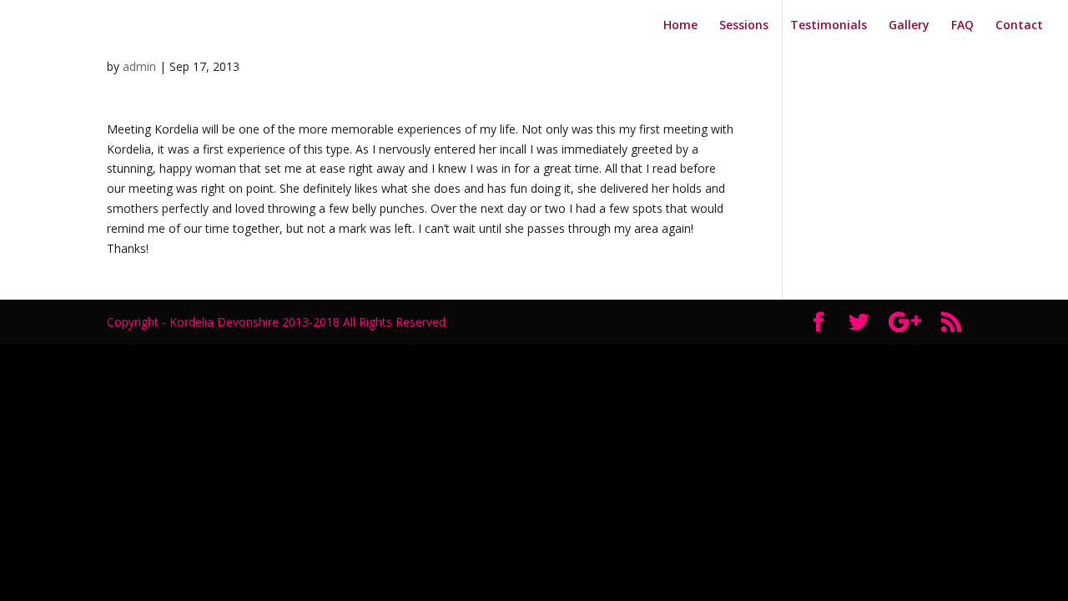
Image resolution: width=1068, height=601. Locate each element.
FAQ (962, 26)
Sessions (743, 26)
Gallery (909, 26)
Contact (1019, 26)
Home (680, 26)
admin (139, 66)
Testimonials (828, 26)
